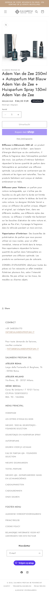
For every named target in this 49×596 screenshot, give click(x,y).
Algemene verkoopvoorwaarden (23, 514)
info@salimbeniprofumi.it (19, 332)
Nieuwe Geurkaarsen (16, 462)
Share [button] (7, 308)
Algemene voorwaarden (25, 590)
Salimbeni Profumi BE (23, 583)
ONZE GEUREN (12, 496)
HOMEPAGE (10, 413)
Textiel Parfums (13, 468)
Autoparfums (12, 440)
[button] (5, 12)
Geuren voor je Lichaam (18, 447)
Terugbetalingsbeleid (22, 586)
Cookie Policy (12, 526)
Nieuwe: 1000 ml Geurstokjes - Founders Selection (20, 427)
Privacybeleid (12, 520)
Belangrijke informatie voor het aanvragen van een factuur (22, 534)
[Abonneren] (39, 553)
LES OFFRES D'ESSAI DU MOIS (19, 419)
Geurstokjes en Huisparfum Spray (23, 434)
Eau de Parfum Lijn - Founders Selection (21, 455)
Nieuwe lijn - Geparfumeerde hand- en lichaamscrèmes (23, 477)
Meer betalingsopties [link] (25, 138)
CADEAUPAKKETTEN (14, 484)
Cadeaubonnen (13, 490)
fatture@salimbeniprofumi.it (23, 348)
